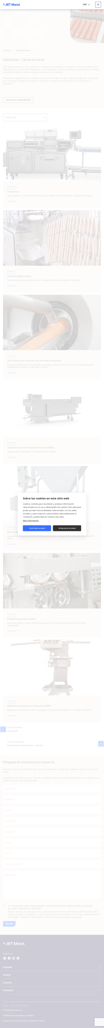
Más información (31, 520)
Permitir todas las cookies (37, 528)
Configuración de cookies (67, 528)
